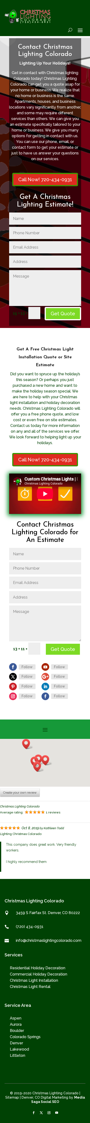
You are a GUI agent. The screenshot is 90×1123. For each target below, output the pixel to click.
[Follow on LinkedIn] (45, 686)
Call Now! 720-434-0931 (45, 179)
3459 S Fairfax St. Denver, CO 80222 (48, 912)
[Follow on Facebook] (13, 667)
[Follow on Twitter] (13, 677)
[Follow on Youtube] (45, 667)
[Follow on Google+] (45, 677)
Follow (27, 667)
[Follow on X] (41, 1113)
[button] (46, 760)
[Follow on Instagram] (13, 696)
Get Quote (63, 313)
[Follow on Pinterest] (13, 686)
